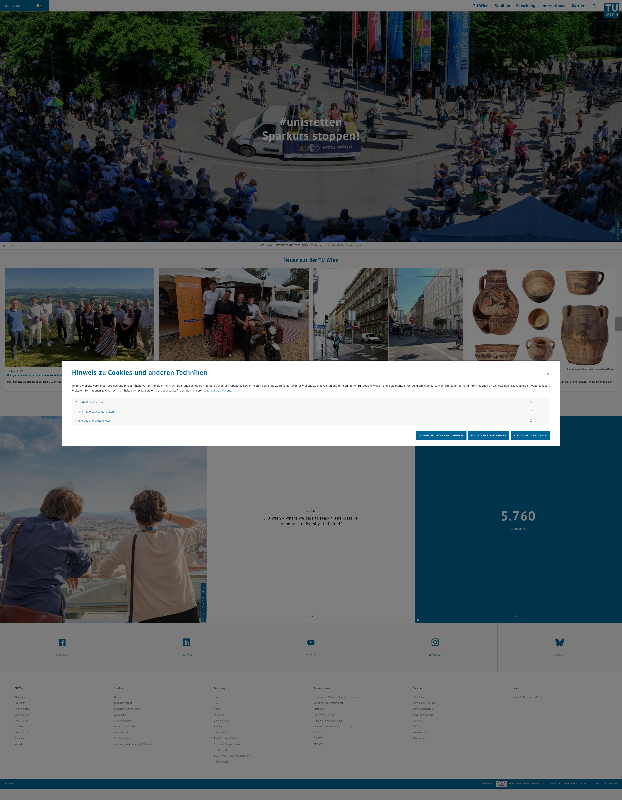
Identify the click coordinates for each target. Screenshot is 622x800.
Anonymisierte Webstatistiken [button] (95, 411)
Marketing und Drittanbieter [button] (93, 420)
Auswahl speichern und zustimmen (441, 435)
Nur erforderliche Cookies (488, 435)
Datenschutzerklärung (217, 390)
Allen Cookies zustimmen (530, 435)
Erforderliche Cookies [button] (90, 402)
